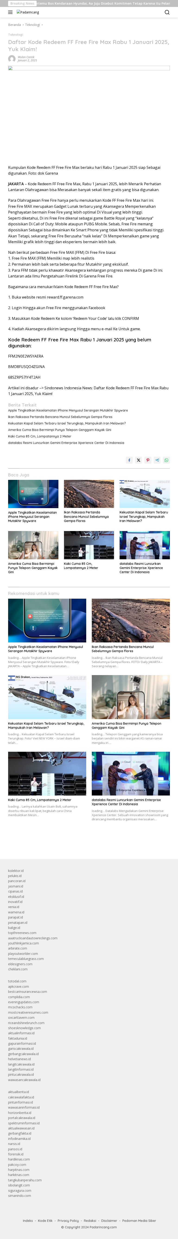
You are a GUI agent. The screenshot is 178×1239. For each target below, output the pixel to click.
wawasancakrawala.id (24, 1080)
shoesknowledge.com (24, 1028)
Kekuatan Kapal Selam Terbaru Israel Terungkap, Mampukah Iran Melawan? (67, 423)
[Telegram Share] (157, 460)
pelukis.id (15, 876)
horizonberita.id (19, 1112)
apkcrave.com (18, 986)
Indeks (28, 1221)
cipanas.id (15, 891)
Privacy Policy (68, 1221)
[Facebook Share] (129, 460)
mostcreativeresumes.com (28, 1012)
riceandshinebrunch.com (26, 1023)
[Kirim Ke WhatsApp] (166, 460)
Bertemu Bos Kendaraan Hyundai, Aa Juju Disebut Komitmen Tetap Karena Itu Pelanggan (82, 3)
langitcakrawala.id (21, 1064)
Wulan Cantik (26, 57)
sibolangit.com (19, 1185)
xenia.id (13, 907)
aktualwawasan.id (21, 1128)
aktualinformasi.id (21, 1033)
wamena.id (16, 912)
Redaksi (90, 1221)
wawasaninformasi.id (24, 1107)
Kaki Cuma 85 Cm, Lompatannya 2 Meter (39, 436)
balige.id (14, 927)
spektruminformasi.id (24, 1123)
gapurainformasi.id (22, 1043)
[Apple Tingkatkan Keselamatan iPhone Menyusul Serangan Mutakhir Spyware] (33, 494)
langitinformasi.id (21, 1069)
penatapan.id (17, 922)
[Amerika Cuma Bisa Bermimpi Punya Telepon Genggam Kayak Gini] (33, 545)
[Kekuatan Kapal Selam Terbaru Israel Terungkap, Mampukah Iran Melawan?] (145, 494)
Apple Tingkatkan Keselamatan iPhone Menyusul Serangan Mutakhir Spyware (68, 410)
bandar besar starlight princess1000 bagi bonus (43, 844)
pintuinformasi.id (20, 1102)
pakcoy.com (17, 1164)
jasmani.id (15, 886)
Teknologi (15, 34)
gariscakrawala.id (21, 1048)
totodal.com (17, 981)
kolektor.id (16, 870)
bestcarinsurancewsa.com (27, 991)
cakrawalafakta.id (21, 1097)
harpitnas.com (18, 1169)
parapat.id (15, 917)
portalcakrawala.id (21, 1118)
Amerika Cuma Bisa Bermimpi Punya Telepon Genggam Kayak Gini (59, 430)
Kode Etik (45, 1221)
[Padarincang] (27, 12)
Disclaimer (109, 1221)
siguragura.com (19, 1190)
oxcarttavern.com (21, 1017)
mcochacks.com (20, 1007)
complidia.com (19, 997)
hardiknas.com (19, 1159)
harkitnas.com (18, 1175)
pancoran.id (16, 881)
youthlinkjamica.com (23, 943)
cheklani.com (18, 969)
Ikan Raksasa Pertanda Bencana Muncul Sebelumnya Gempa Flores (60, 417)
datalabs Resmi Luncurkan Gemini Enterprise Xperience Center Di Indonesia (66, 443)
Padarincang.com (103, 1227)
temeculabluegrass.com (26, 958)
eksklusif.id (16, 896)
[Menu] (11, 12)
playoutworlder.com (23, 953)
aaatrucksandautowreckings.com (32, 938)
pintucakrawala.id (21, 1074)
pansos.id (15, 1149)
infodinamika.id (19, 1138)
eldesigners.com (20, 964)
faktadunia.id (17, 1038)
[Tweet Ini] (138, 460)
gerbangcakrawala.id (23, 1054)
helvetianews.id (19, 1059)
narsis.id (14, 1144)
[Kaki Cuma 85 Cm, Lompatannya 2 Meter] (89, 545)
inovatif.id (15, 901)
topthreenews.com (22, 933)
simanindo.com (19, 1195)
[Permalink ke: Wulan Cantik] (12, 58)
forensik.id (15, 1154)
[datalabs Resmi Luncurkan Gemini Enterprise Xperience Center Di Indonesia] (145, 545)
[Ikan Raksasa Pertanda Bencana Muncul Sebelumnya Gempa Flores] (89, 494)
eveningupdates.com (23, 1002)
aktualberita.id (18, 1092)
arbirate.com (17, 948)
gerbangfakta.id (19, 1133)
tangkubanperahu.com (25, 1180)
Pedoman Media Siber (139, 1221)
